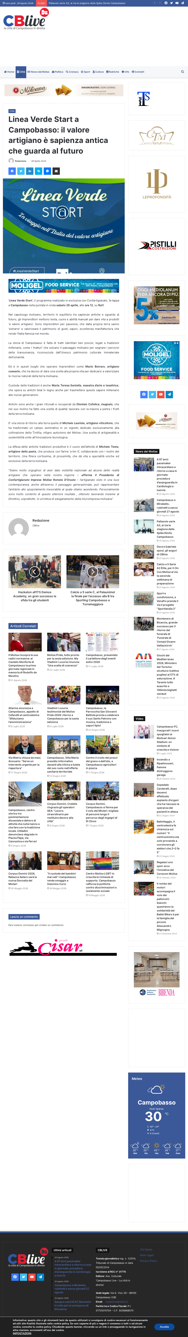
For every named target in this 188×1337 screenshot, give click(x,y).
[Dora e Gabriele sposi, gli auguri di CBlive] (144, 552)
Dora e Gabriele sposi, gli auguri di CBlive (167, 550)
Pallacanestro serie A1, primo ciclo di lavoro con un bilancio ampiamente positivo (94, 3)
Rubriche (113, 71)
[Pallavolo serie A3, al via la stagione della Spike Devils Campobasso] (144, 526)
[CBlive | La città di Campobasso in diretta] (26, 19)
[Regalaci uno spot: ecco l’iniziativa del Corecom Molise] (144, 867)
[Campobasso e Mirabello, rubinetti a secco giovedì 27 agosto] (144, 505)
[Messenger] (47, 171)
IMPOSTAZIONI (22, 1333)
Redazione (20, 161)
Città (22, 71)
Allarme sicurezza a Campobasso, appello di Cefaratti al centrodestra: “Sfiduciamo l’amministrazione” (24, 714)
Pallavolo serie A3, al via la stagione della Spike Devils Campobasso (166, 529)
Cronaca (73, 71)
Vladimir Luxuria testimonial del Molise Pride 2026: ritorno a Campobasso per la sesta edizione (63, 714)
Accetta (164, 1327)
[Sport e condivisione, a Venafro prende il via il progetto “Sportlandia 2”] (144, 598)
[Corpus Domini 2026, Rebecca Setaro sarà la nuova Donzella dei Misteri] (25, 860)
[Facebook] (12, 171)
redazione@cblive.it (117, 1301)
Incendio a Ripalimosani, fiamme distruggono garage (165, 767)
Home (10, 71)
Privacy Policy (148, 1260)
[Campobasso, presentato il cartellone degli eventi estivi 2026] (102, 642)
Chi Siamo (146, 1249)
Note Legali (146, 1255)
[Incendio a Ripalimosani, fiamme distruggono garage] (144, 764)
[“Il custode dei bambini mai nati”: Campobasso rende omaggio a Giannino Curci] (63, 860)
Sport (86, 71)
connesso (28, 925)
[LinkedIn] (29, 171)
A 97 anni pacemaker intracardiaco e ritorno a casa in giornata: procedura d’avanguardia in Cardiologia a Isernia (167, 475)
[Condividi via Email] (56, 171)
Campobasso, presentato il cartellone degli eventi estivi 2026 (102, 658)
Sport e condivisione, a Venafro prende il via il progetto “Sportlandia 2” (167, 601)
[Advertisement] (126, 35)
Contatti (139, 71)
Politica (58, 71)
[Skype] (38, 171)
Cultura (99, 71)
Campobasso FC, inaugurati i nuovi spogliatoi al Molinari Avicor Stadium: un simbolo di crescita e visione (168, 738)
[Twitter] (21, 171)
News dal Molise (39, 71)
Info (126, 71)
